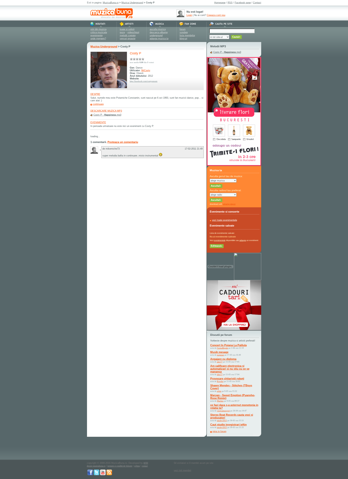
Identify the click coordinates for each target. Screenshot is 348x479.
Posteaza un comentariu (122, 142)
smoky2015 (222, 420)
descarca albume (159, 32)
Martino (220, 401)
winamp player (229, 204)
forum (183, 29)
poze (122, 32)
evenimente (96, 35)
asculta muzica (158, 29)
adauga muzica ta (159, 38)
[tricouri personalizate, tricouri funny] (247, 279)
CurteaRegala (222, 348)
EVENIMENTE (98, 122)
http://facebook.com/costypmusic (144, 81)
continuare (98, 104)
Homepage (219, 2)
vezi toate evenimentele (224, 220)
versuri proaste (127, 38)
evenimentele (219, 240)
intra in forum (219, 431)
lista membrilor (187, 35)
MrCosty (145, 70)
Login (189, 15)
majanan (220, 355)
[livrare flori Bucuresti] (234, 165)
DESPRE (95, 94)
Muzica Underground (132, 2)
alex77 (220, 362)
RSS (230, 2)
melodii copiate (128, 35)
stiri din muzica (98, 29)
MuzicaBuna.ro (111, 2)
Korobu (220, 381)
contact (145, 466)
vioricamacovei (223, 411)
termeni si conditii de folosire (119, 466)
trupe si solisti (127, 29)
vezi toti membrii (182, 470)
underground (156, 35)
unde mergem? (98, 38)
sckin (219, 391)
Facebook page (243, 2)
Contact (257, 2)
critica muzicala (98, 32)
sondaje (184, 32)
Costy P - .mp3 (107, 114)
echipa (137, 466)
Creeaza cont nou (216, 15)
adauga (242, 240)
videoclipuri (133, 32)
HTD (146, 463)
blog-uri (183, 38)
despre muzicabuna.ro (96, 466)
